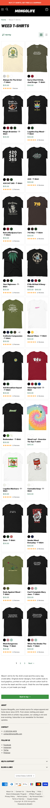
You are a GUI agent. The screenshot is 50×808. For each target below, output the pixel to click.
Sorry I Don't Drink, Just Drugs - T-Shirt (36, 81)
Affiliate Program (35, 794)
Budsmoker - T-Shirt (12, 439)
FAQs (39, 791)
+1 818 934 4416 (10, 731)
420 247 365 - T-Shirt (12, 183)
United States (24, 776)
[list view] (46, 34)
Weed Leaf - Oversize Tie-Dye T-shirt (36, 440)
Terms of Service (18, 799)
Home (3, 20)
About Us (9, 791)
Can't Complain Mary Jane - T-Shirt (36, 593)
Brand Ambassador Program (16, 794)
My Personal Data (36, 796)
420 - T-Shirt (33, 179)
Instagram (7, 747)
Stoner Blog (30, 791)
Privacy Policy (10, 796)
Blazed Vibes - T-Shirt (37, 336)
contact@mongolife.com (12, 734)
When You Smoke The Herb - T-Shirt (36, 645)
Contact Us (20, 791)
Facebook (7, 745)
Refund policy (22, 796)
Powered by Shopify (25, 804)
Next (30, 663)
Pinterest (6, 753)
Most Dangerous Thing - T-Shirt (10, 645)
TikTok (5, 750)
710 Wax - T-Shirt (35, 233)
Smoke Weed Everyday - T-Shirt (35, 541)
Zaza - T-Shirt (9, 540)
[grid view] (41, 34)
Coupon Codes (32, 799)
